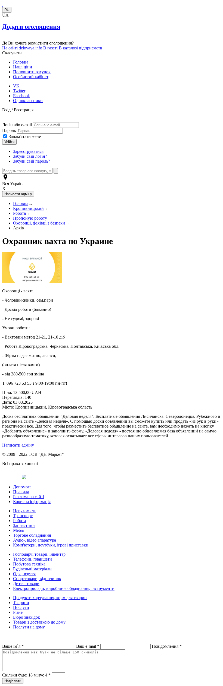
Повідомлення (167, 646)
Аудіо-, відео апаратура (34, 540)
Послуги (21, 607)
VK (16, 86)
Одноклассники (28, 100)
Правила (21, 491)
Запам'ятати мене (25, 136)
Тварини (21, 602)
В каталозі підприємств (80, 48)
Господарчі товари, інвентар (39, 554)
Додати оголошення (31, 26)
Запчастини (24, 525)
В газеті (50, 48)
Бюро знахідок (26, 617)
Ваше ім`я (13, 646)
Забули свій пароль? (31, 161)
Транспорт (23, 515)
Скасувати (12, 52)
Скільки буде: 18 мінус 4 (26, 675)
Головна (20, 62)
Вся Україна (13, 183)
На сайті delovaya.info (22, 48)
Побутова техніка (29, 564)
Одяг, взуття (24, 573)
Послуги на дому (29, 627)
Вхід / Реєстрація (17, 110)
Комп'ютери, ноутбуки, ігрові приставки (50, 545)
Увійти (9, 142)
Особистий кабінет (30, 76)
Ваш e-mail (87, 646)
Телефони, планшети (32, 559)
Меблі (18, 530)
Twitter (19, 90)
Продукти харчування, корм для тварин (50, 597)
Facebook (21, 95)
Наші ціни (22, 67)
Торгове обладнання (32, 535)
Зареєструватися (28, 151)
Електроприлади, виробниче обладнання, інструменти (63, 588)
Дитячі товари (26, 583)
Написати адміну (18, 445)
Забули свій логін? (30, 156)
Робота (19, 213)
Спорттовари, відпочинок (37, 578)
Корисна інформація (32, 501)
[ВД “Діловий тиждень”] (2, 4)
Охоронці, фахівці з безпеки (39, 223)
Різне (18, 612)
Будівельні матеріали (32, 569)
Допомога (22, 487)
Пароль (9, 130)
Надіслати (12, 681)
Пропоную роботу (30, 218)
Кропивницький (28, 208)
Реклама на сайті (28, 496)
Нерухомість (24, 510)
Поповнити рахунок (32, 71)
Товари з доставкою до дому (39, 622)
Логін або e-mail (17, 124)
